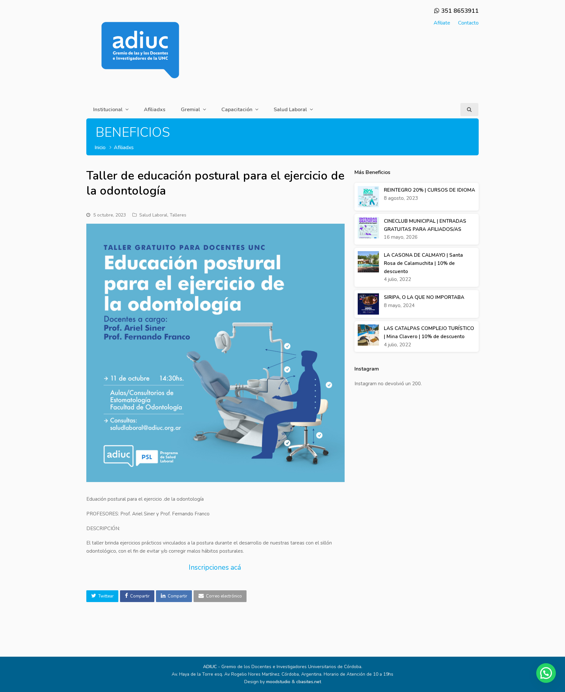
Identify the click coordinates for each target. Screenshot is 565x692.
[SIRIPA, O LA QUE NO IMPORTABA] (368, 304)
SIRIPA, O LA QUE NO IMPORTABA (424, 297)
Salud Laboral (153, 215)
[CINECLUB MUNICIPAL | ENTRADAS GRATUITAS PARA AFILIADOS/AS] (368, 227)
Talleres (178, 215)
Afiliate (442, 22)
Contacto (468, 22)
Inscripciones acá (216, 567)
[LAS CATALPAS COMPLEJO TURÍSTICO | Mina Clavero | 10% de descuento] (368, 335)
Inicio (100, 147)
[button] (102, 596)
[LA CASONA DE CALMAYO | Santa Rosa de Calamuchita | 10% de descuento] (368, 261)
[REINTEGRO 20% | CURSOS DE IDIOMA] (368, 196)
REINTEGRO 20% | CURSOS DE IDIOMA (429, 190)
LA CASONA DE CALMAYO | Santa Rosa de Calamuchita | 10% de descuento (423, 263)
